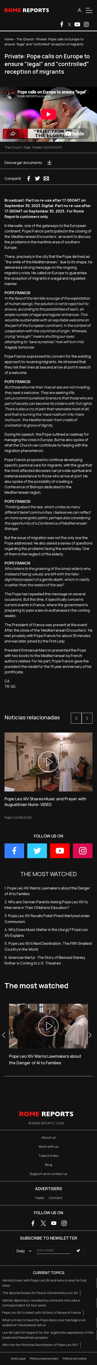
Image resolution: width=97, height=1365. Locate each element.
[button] (76, 718)
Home (9, 39)
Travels (37, 147)
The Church (25, 39)
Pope (26, 147)
